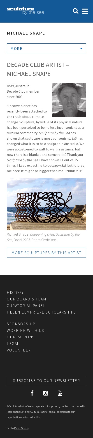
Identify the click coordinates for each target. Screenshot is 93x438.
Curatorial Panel (26, 305)
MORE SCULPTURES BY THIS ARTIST (46, 252)
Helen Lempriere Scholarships (41, 312)
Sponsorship (21, 323)
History (15, 292)
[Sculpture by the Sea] (25, 13)
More (16, 48)
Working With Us (25, 330)
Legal (13, 343)
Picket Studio (21, 428)
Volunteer (19, 350)
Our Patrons (21, 337)
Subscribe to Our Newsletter (46, 380)
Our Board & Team (26, 299)
